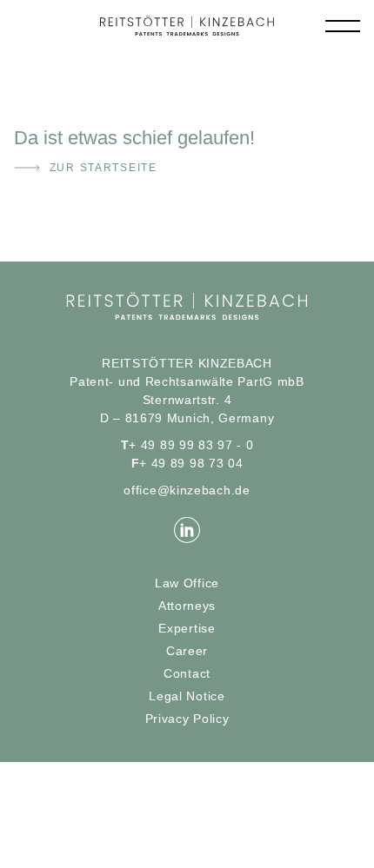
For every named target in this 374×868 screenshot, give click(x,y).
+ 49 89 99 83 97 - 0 (187, 445)
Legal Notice (186, 696)
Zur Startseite (103, 167)
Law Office (187, 583)
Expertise (186, 628)
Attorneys (187, 606)
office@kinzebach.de (187, 490)
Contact (187, 673)
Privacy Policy (187, 719)
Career (187, 651)
